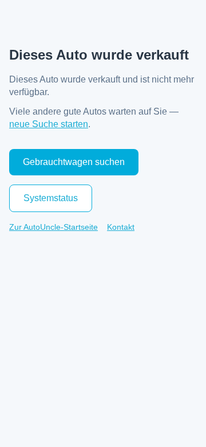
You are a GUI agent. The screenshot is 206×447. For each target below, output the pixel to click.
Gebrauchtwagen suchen (74, 162)
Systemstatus (50, 198)
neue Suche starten (48, 124)
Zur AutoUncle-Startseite (53, 227)
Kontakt (120, 227)
